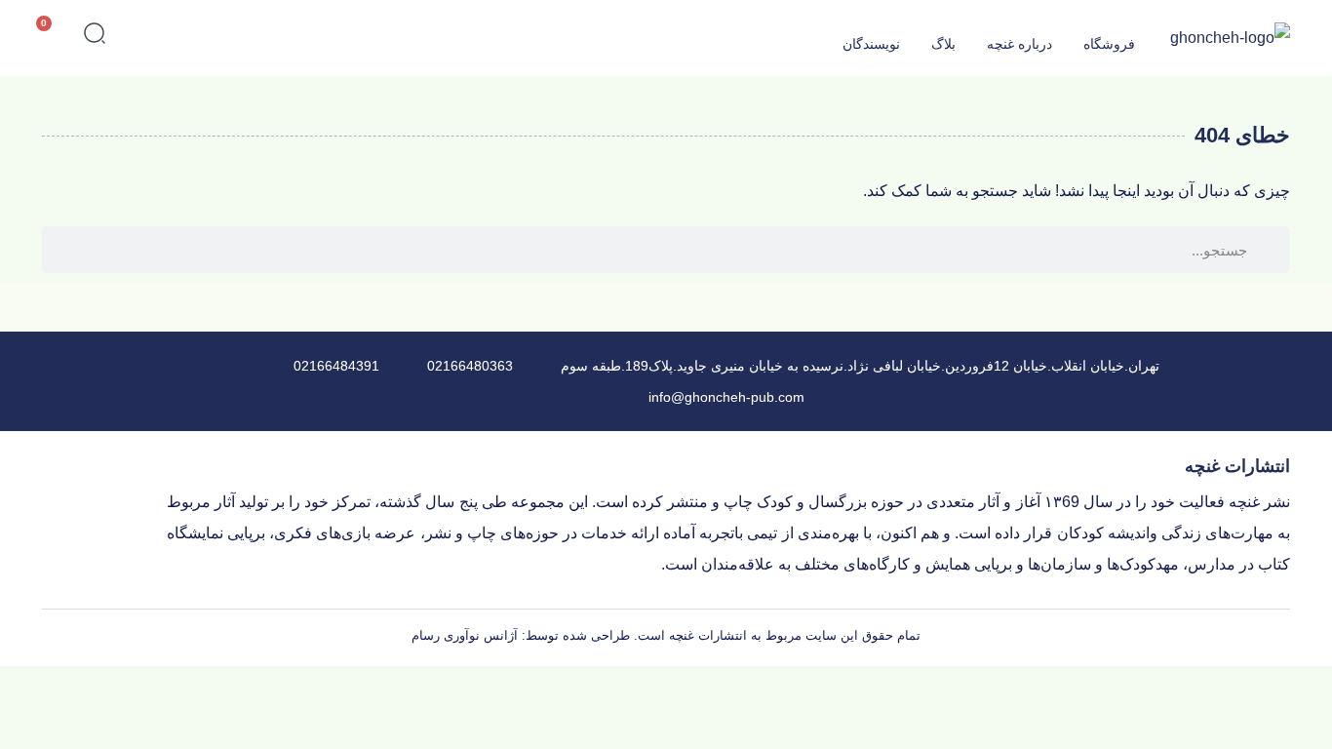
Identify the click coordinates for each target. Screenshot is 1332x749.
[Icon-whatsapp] (135, 363)
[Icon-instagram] (170, 398)
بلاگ (943, 44)
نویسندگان (871, 44)
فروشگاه (1109, 44)
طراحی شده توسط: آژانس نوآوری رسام (520, 635)
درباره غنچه (1019, 44)
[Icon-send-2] (100, 363)
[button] (94, 37)
